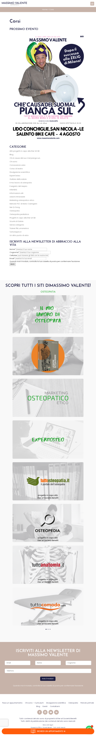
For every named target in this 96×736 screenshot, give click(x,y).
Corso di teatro (16, 168)
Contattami (55, 707)
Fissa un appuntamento (12, 703)
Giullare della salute (18, 179)
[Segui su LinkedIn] (56, 712)
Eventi (45, 707)
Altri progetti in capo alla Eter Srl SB (24, 151)
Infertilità (13, 189)
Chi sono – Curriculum (34, 703)
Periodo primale (87, 703)
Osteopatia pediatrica (19, 214)
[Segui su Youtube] (50, 712)
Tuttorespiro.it (15, 232)
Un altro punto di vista (19, 235)
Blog (11, 154)
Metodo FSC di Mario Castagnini (23, 203)
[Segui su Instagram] (45, 712)
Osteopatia (15, 210)
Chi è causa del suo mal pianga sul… (25, 158)
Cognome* (14, 252)
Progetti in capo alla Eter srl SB (22, 218)
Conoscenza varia (17, 165)
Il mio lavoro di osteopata (21, 182)
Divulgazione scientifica (20, 172)
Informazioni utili (16, 193)
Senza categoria (17, 225)
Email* (12, 258)
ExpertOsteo (15, 175)
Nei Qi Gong (15, 207)
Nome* (13, 249)
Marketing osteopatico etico (22, 200)
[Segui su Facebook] (39, 712)
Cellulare (13, 255)
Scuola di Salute (16, 221)
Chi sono (13, 161)
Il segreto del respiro (18, 186)
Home (45, 9)
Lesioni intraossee (17, 196)
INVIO (13, 264)
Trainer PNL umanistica (19, 228)
